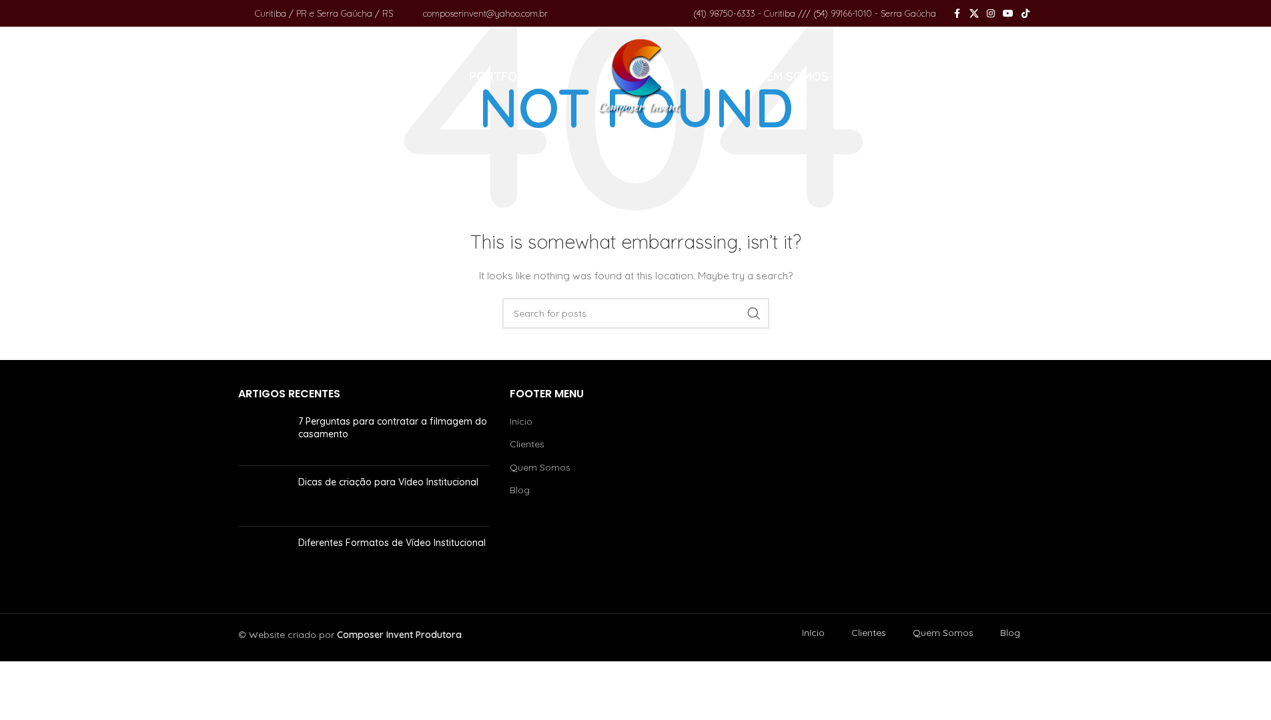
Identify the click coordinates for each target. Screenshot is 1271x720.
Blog (520, 490)
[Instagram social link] (991, 14)
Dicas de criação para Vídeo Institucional (388, 482)
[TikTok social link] (1025, 14)
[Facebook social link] (957, 14)
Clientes (527, 444)
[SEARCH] (754, 313)
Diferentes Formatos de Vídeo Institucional (392, 543)
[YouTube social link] (1008, 14)
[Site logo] (640, 76)
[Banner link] (907, 487)
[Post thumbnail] (263, 435)
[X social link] (974, 14)
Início (521, 421)
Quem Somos (540, 467)
